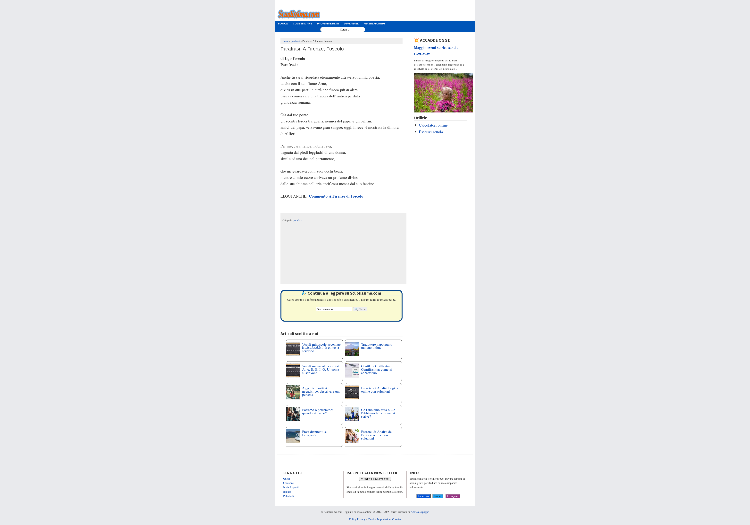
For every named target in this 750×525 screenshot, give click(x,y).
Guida (286, 478)
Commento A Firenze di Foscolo (336, 196)
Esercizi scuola (431, 131)
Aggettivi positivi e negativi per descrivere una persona (321, 391)
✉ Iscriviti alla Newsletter (375, 478)
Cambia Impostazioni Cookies (384, 519)
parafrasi (298, 220)
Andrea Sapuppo (420, 512)
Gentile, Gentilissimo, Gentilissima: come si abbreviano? (376, 369)
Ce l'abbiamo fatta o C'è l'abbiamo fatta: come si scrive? (378, 413)
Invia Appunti (291, 487)
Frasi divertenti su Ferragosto (315, 433)
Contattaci (288, 483)
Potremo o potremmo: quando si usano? (317, 411)
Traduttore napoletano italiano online (376, 346)
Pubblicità (288, 496)
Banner (287, 492)
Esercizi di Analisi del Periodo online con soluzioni (377, 434)
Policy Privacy (357, 519)
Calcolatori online (433, 125)
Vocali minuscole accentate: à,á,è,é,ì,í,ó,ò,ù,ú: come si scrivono (322, 347)
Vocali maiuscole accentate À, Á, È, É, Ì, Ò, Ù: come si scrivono (321, 369)
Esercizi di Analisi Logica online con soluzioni (379, 390)
